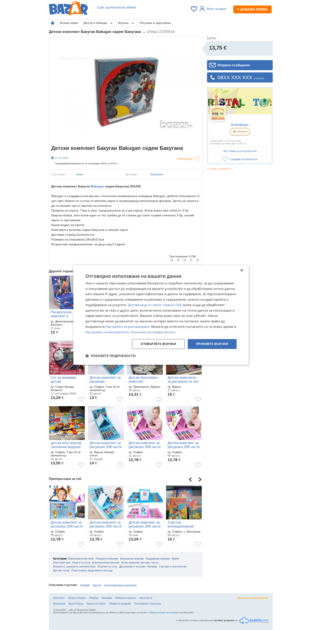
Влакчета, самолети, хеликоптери (74, 566)
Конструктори (61, 562)
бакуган (97, 585)
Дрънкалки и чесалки (132, 566)
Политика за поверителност (153, 332)
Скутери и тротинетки (172, 566)
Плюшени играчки (107, 558)
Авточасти (145, 597)
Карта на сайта (96, 603)
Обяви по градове (120, 603)
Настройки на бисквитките (107, 332)
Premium (241, 131)
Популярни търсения (147, 603)
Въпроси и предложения (252, 597)
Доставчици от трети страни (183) (155, 305)
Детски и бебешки (95, 23)
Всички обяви (69, 23)
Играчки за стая (107, 566)
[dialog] (161, 315)
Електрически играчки (105, 562)
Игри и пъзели (81, 562)
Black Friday (76, 603)
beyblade (85, 585)
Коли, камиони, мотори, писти (139, 562)
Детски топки (61, 570)
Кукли (175, 558)
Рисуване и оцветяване (155, 23)
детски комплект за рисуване (120, 585)
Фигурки (152, 566)
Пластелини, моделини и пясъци (92, 570)
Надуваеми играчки (158, 558)
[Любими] (194, 9)
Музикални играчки (132, 558)
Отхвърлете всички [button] (158, 344)
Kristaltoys (240, 125)
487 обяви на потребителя (240, 151)
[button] (110, 355)
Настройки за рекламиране (127, 326)
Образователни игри (81, 558)
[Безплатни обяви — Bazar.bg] (68, 9)
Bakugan (97, 186)
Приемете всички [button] (212, 344)
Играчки (123, 23)
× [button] (241, 270)
